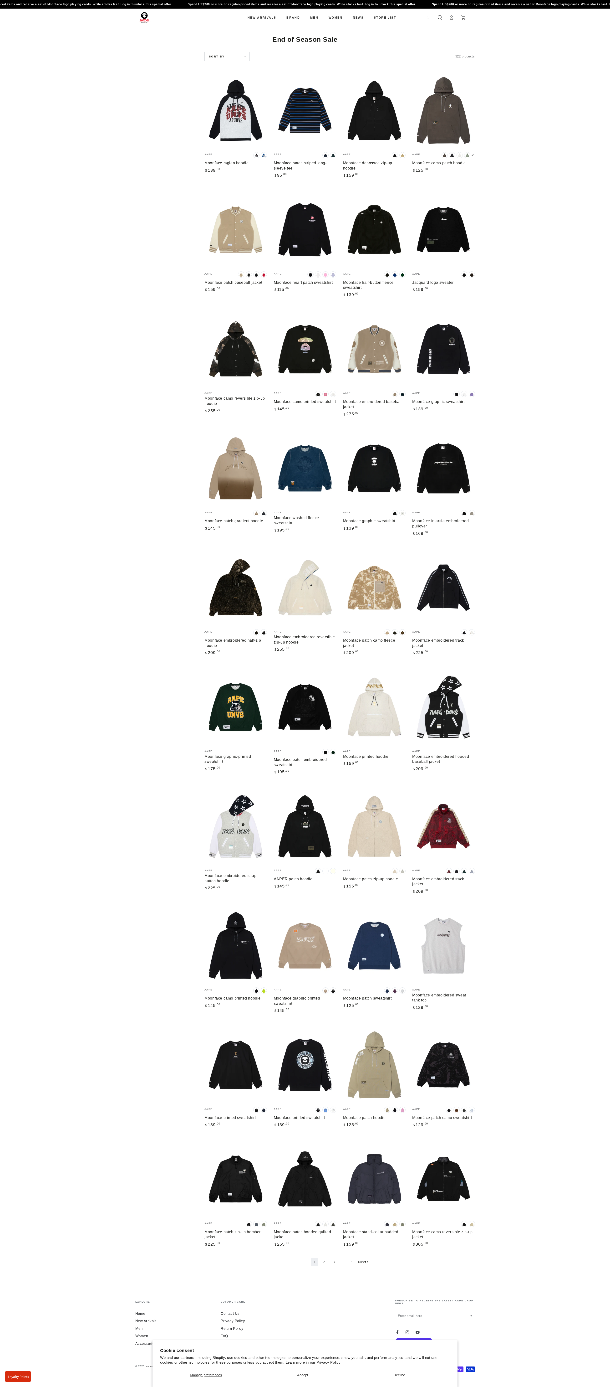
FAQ (224, 1336)
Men (139, 1328)
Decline (399, 1375)
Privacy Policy (328, 1362)
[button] (440, 18)
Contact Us (230, 1313)
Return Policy (232, 1328)
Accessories (145, 1343)
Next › (363, 1262)
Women (141, 1336)
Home (140, 1313)
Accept (302, 1375)
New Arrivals (146, 1321)
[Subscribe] (472, 1316)
